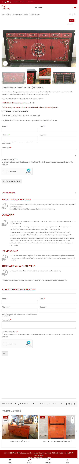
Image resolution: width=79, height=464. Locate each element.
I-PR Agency (46, 457)
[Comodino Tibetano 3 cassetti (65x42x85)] (57, 427)
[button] (4, 42)
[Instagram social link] (5, 2)
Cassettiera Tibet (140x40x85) (20, 441)
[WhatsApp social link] (71, 404)
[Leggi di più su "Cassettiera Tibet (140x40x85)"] (35, 422)
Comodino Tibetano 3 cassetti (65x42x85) (57, 441)
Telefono (5, 135)
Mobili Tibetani (35, 14)
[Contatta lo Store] (72, 422)
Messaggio (6, 148)
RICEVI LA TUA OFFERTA (11, 181)
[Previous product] (70, 14)
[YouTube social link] (7, 2)
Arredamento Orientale (20, 14)
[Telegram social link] (74, 404)
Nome (4, 126)
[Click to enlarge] (5, 63)
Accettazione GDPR (10, 159)
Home (3, 14)
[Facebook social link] (3, 2)
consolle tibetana (41, 404)
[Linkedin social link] (10, 2)
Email (42, 126)
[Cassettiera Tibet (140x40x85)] (20, 427)
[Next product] (74, 14)
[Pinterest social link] (69, 404)
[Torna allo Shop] (72, 14)
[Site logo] (6, 7)
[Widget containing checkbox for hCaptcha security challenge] (17, 171)
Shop (9, 14)
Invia (4, 353)
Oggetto (43, 135)
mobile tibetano (53, 404)
